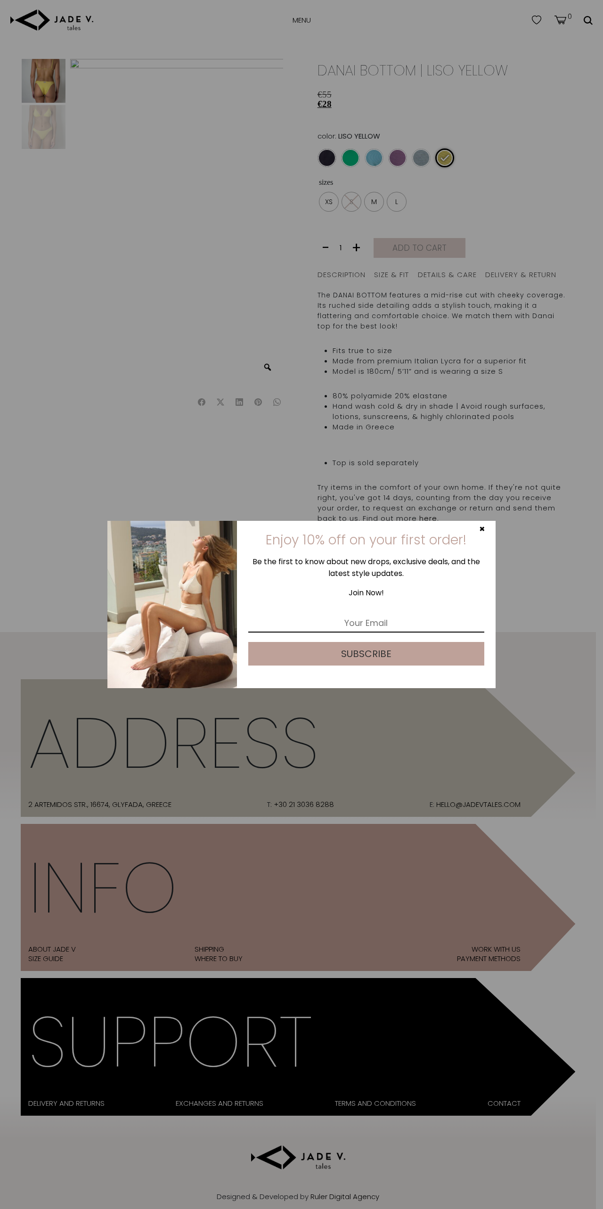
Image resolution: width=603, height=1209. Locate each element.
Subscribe (366, 653)
